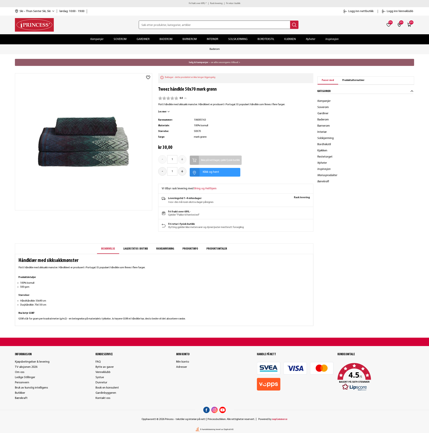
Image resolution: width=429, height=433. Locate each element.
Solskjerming (238, 39)
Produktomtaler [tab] (216, 248)
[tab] (328, 80)
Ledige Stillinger (25, 377)
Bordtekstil (266, 39)
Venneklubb (103, 372)
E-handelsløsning (207, 429)
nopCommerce (279, 419)
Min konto (182, 361)
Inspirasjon (332, 39)
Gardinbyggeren (106, 393)
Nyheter (310, 39)
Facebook (206, 410)
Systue (100, 377)
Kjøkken (290, 39)
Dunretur (101, 382)
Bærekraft (323, 181)
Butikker (20, 393)
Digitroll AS (228, 429)
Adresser (181, 367)
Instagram (214, 410)
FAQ (98, 361)
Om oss (19, 372)
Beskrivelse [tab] (108, 248)
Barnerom (189, 39)
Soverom (120, 39)
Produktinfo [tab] (190, 248)
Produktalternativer (353, 80)
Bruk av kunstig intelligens (31, 387)
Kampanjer (97, 39)
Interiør (212, 39)
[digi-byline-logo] (198, 429)
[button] (376, 377)
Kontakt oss (103, 398)
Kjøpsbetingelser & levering (32, 361)
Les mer (162, 111)
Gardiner (143, 39)
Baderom (166, 39)
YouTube (222, 410)
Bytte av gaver (105, 367)
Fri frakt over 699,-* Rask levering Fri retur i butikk (214, 3)
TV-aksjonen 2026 (26, 367)
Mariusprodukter (327, 175)
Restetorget (324, 156)
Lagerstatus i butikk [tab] (135, 248)
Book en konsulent (107, 387)
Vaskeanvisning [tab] (165, 248)
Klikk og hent (211, 172)
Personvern (22, 382)
